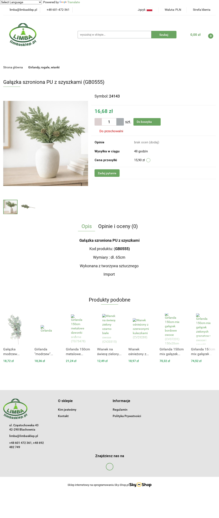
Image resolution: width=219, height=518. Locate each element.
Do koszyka (144, 121)
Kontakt (63, 416)
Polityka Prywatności (127, 416)
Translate (73, 2)
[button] (65, 401)
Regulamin (120, 409)
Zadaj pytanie (107, 173)
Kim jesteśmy (67, 409)
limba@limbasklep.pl (23, 436)
